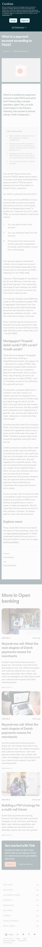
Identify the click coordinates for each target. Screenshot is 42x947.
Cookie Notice (6, 15)
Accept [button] (13, 20)
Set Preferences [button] (18, 27)
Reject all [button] (25, 20)
